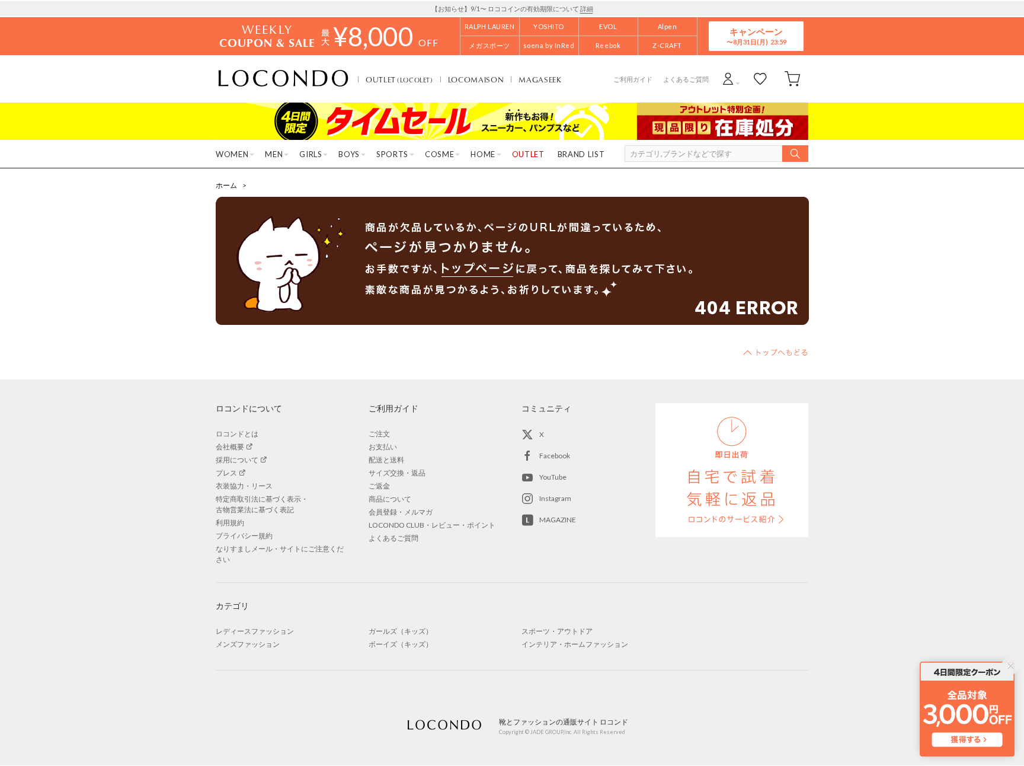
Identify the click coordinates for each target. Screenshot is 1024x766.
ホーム (226, 185)
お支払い (383, 446)
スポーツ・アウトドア (557, 631)
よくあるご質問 (686, 79)
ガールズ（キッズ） (401, 631)
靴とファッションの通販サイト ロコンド (283, 79)
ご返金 (379, 485)
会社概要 (230, 446)
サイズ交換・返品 (397, 472)
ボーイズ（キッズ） (401, 644)
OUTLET (399, 79)
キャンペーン (756, 36)
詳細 (586, 8)
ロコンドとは (237, 433)
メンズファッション (248, 644)
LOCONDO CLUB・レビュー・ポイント (432, 525)
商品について (390, 498)
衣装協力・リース (244, 485)
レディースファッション (255, 631)
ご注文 (379, 433)
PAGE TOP (775, 352)
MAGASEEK (540, 79)
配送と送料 (386, 459)
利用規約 (230, 522)
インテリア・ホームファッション (574, 644)
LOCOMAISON (476, 79)
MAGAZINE (557, 519)
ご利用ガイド (632, 79)
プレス (226, 472)
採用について (237, 459)
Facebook (554, 455)
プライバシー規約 (244, 535)
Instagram (555, 498)
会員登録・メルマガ (401, 512)
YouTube (553, 477)
